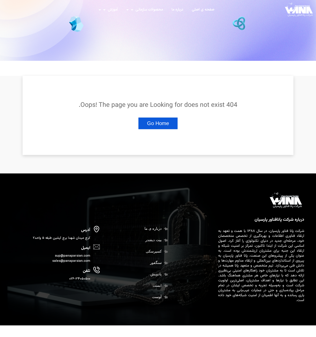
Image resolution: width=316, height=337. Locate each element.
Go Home (158, 123)
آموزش (113, 9)
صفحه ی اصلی (203, 9)
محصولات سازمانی (149, 9)
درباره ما (177, 9)
